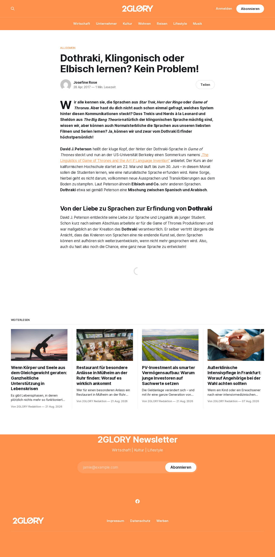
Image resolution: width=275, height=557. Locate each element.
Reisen (162, 24)
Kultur (127, 24)
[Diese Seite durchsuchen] (13, 8)
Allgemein (67, 47)
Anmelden (224, 8)
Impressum (115, 521)
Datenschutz (140, 521)
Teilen (205, 85)
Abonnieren (250, 9)
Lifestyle (180, 24)
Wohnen (144, 24)
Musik (197, 24)
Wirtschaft (81, 24)
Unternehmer (106, 24)
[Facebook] (137, 501)
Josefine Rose (85, 82)
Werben (162, 521)
